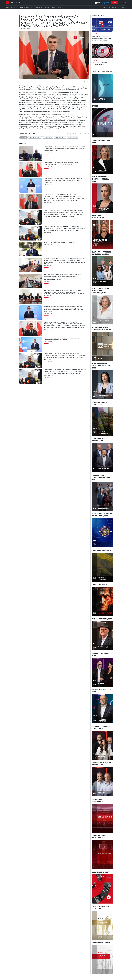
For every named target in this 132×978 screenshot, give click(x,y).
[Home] (7, 2)
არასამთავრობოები (34, 137)
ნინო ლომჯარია (72, 137)
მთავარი (22, 12)
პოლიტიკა (29, 12)
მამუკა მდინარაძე (60, 137)
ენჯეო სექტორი (48, 137)
